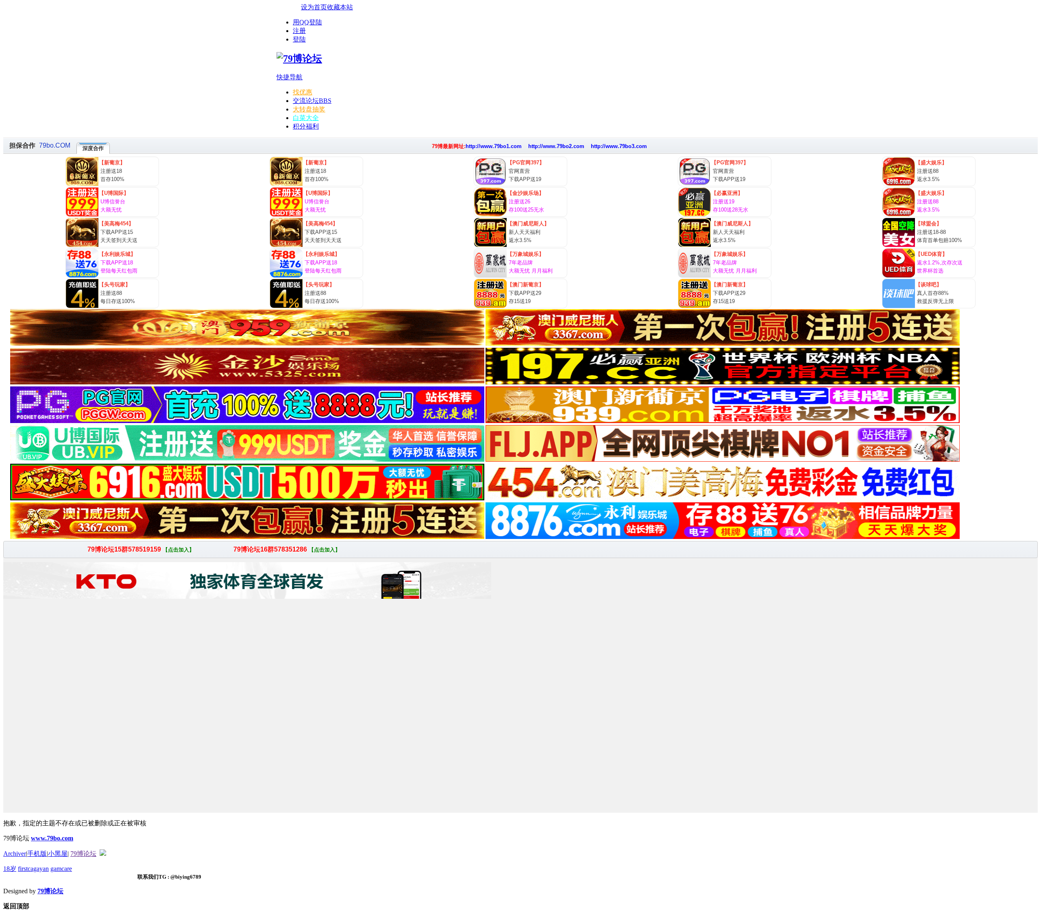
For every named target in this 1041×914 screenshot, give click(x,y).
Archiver (14, 853)
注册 (299, 30)
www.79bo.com (52, 838)
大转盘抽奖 (309, 109)
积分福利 (306, 126)
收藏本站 (340, 7)
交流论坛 (312, 100)
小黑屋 (58, 853)
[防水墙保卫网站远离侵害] (103, 853)
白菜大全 (306, 117)
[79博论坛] (299, 58)
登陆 (299, 39)
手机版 (37, 853)
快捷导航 (290, 77)
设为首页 (314, 7)
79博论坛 (83, 853)
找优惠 (302, 92)
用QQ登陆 (307, 22)
